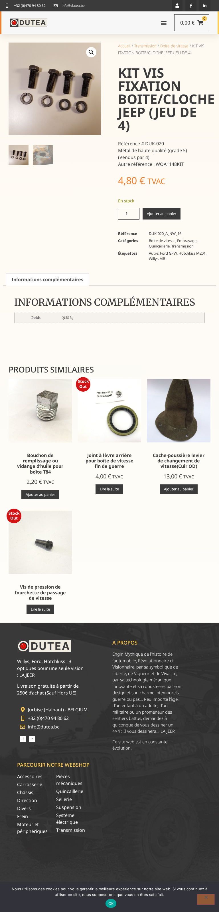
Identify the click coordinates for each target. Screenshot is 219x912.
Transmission (145, 46)
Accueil (124, 46)
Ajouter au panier (161, 213)
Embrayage (186, 240)
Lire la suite (109, 489)
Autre (153, 253)
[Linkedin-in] (204, 5)
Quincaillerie (159, 246)
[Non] (206, 899)
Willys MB (157, 258)
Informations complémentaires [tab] (47, 279)
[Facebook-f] (190, 5)
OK (111, 903)
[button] (177, 5)
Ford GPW (168, 253)
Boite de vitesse (174, 46)
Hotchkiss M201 (192, 253)
